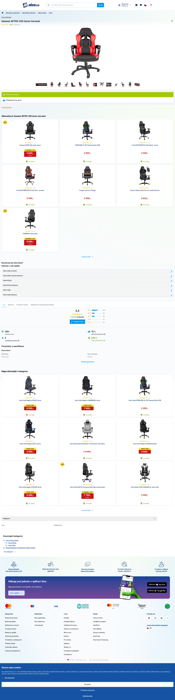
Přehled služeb (10, 643)
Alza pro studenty (99, 632)
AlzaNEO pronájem (99, 621)
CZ (151, 628)
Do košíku (32, 161)
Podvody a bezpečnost (12, 651)
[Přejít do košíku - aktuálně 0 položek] (151, 5)
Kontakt (66, 618)
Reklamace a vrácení (12, 625)
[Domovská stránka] (2, 13)
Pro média (67, 640)
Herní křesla (7, 280)
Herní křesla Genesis (10, 285)
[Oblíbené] (141, 5)
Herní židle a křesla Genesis (13, 276)
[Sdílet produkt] (172, 20)
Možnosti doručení (11, 618)
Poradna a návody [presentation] (22, 305)
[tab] (4, 304)
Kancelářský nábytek (28, 13)
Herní (50, 13)
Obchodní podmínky (11, 636)
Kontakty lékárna (69, 621)
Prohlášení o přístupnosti (13, 640)
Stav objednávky (39, 618)
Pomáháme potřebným (71, 651)
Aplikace (66, 643)
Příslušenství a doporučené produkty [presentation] (42, 305)
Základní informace (70, 625)
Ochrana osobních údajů (100, 660)
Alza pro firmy (97, 618)
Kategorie (6, 518)
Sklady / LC (67, 647)
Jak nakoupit (38, 625)
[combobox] (71, 5)
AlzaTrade (96, 636)
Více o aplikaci (15, 593)
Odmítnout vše (87, 696)
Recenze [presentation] (11, 305)
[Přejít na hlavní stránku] (31, 5)
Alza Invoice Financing (100, 640)
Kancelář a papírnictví (13, 13)
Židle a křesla (42, 13)
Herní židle (7, 290)
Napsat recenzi (79, 321)
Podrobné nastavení (87, 690)
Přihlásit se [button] (125, 6)
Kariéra (66, 636)
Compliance (68, 654)
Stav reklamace (39, 621)
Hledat (100, 5)
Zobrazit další (86, 257)
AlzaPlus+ (96, 625)
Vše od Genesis (6, 17)
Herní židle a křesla (10, 271)
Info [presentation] (4, 305)
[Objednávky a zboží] (136, 5)
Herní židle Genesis (10, 295)
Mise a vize (67, 632)
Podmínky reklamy (11, 647)
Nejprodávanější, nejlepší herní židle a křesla (20, 548)
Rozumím (87, 684)
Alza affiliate (97, 629)
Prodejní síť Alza (10, 629)
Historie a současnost (71, 629)
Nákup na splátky (10, 632)
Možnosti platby (10, 621)
